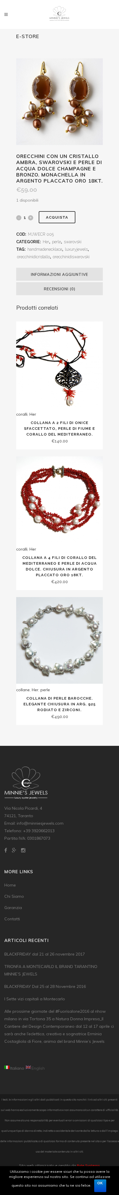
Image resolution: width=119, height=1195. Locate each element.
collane (23, 689)
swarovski (72, 241)
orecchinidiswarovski (71, 256)
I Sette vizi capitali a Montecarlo (34, 998)
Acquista (57, 217)
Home (10, 885)
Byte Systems (88, 1165)
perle (56, 241)
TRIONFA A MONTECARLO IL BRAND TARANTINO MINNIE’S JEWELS (50, 970)
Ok (100, 1183)
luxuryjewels (76, 249)
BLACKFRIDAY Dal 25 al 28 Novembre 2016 (45, 986)
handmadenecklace (44, 249)
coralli (21, 414)
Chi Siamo (14, 896)
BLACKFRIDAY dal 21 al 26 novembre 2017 (44, 954)
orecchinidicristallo (33, 256)
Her (46, 241)
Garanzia (13, 907)
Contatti (12, 918)
